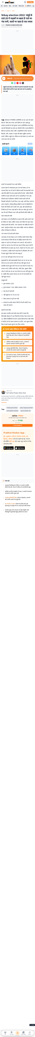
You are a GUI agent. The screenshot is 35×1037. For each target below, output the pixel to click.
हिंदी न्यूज (12, 441)
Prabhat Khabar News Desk (17, 393)
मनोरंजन (14, 436)
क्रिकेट (5, 439)
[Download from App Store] (20, 448)
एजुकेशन (8, 436)
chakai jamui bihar (12, 407)
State (8, 11)
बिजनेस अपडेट (21, 436)
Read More (4, 402)
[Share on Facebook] (15, 83)
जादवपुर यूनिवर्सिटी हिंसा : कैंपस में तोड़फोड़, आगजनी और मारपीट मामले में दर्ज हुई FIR (17, 349)
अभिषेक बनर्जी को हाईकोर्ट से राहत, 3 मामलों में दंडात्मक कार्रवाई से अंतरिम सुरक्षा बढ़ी (17, 342)
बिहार (10, 6)
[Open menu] (2, 2)
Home (2, 11)
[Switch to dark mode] (25, 2)
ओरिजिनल (29, 6)
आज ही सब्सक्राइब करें (17, 425)
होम (1, 6)
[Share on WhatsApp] (12, 83)
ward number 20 (25, 411)
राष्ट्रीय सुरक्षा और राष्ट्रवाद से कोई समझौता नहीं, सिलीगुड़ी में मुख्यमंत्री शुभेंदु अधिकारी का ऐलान (17, 511)
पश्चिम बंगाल (21, 6)
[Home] (9, 2)
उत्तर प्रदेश (14, 6)
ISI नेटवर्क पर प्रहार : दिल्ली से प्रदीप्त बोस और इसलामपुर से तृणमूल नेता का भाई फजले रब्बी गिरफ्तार (18, 356)
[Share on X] (23, 83)
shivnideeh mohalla (12, 411)
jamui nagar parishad (26, 407)
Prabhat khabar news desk (14, 25)
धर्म (27, 436)
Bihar (13, 11)
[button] (17, 65)
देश (4, 436)
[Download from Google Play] (8, 448)
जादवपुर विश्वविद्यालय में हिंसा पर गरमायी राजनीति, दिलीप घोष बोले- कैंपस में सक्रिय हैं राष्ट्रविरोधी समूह (18, 335)
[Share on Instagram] (20, 83)
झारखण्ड (6, 6)
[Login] (17, 1033)
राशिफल (10, 439)
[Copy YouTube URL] (17, 83)
